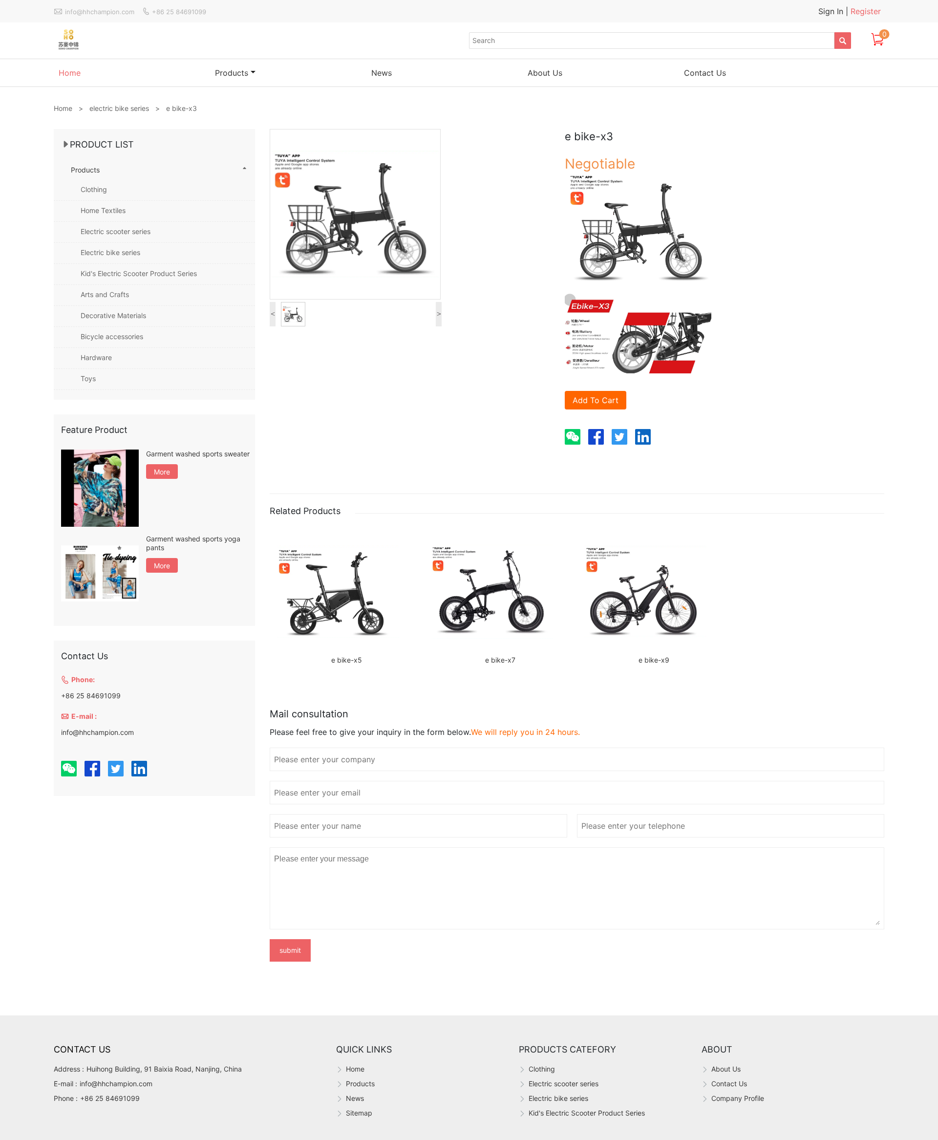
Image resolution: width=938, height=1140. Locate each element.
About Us (545, 73)
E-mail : (65, 1083)
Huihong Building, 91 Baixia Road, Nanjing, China (164, 1069)
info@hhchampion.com (116, 1083)
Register (866, 11)
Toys (88, 378)
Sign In (832, 11)
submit (290, 950)
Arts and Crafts (105, 294)
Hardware (96, 357)
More (162, 472)
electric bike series (119, 108)
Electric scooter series (115, 231)
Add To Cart (595, 400)
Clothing (94, 189)
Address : (69, 1069)
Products (231, 73)
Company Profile (737, 1098)
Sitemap (359, 1113)
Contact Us (705, 73)
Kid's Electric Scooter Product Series (139, 273)
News (381, 73)
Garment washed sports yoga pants (193, 543)
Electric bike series (110, 252)
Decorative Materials (113, 315)
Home (70, 73)
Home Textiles (103, 210)
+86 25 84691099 (110, 1098)
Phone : (66, 1098)
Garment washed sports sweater (198, 454)
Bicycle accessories (112, 336)
